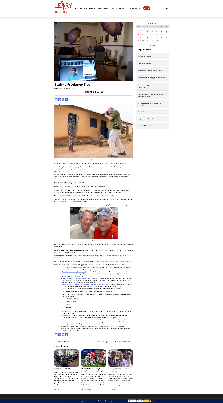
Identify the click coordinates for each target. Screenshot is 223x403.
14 (143, 35)
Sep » (154, 45)
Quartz (96, 196)
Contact (146, 8)
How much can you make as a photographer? (76, 278)
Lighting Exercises (118, 8)
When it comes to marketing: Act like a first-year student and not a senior (85, 284)
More (91, 8)
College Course (102, 8)
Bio (140, 8)
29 (147, 40)
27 (138, 40)
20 (138, 37)
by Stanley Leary (58, 88)
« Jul (149, 45)
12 (166, 32)
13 (138, 35)
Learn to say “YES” (62, 369)
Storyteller (60, 12)
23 (152, 37)
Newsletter (133, 8)
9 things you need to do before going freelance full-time (114, 261)
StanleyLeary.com (81, 8)
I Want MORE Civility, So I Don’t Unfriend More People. (92, 370)
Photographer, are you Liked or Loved (74, 272)
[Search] (167, 8)
